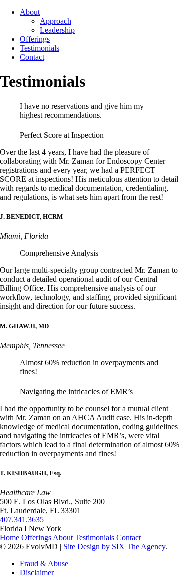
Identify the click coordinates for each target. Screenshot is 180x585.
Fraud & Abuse (44, 563)
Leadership (57, 30)
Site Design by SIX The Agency (115, 546)
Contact (32, 57)
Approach (56, 21)
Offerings (35, 39)
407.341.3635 (22, 519)
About (30, 12)
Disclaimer (37, 572)
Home (11, 537)
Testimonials (40, 48)
